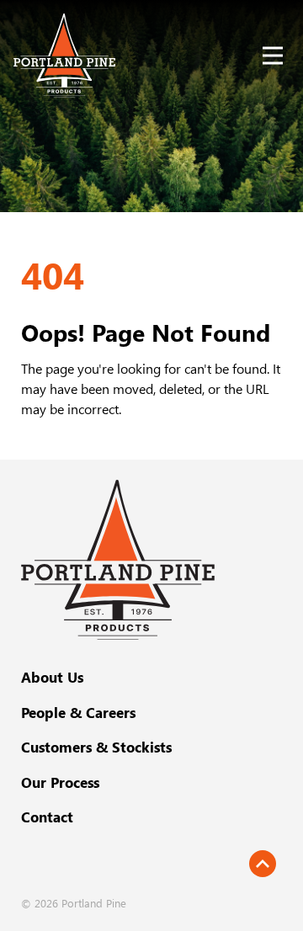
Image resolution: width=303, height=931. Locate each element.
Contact (47, 816)
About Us (52, 677)
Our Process (60, 782)
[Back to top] (262, 863)
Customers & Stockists (96, 746)
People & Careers (78, 712)
